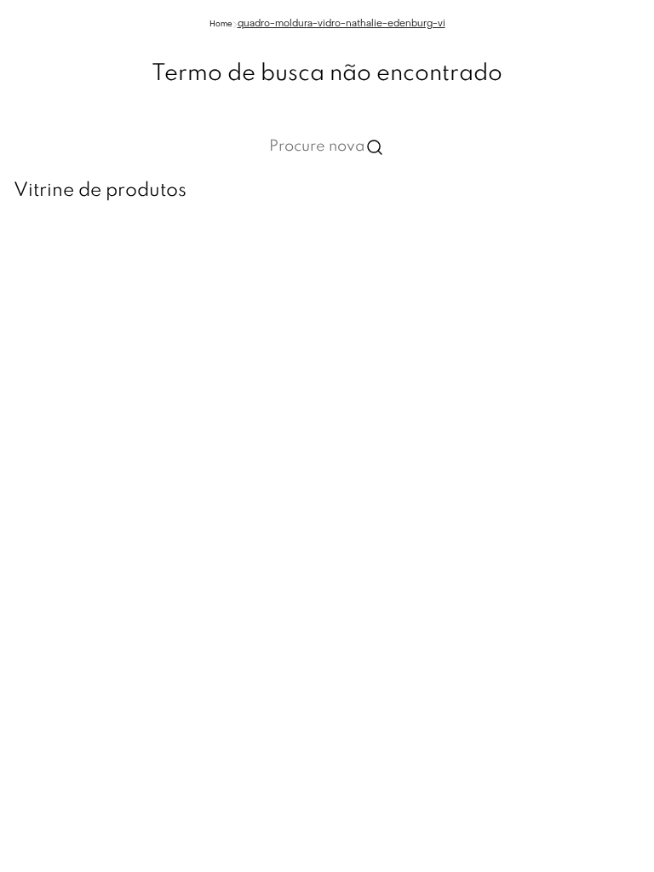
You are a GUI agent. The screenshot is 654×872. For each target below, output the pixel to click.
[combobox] (327, 147)
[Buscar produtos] (374, 147)
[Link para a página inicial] (220, 24)
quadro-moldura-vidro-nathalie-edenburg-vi (341, 24)
